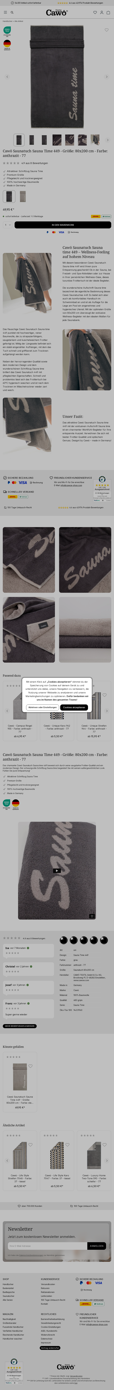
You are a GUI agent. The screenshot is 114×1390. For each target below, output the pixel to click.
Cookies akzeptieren (74, 707)
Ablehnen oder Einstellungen (43, 707)
